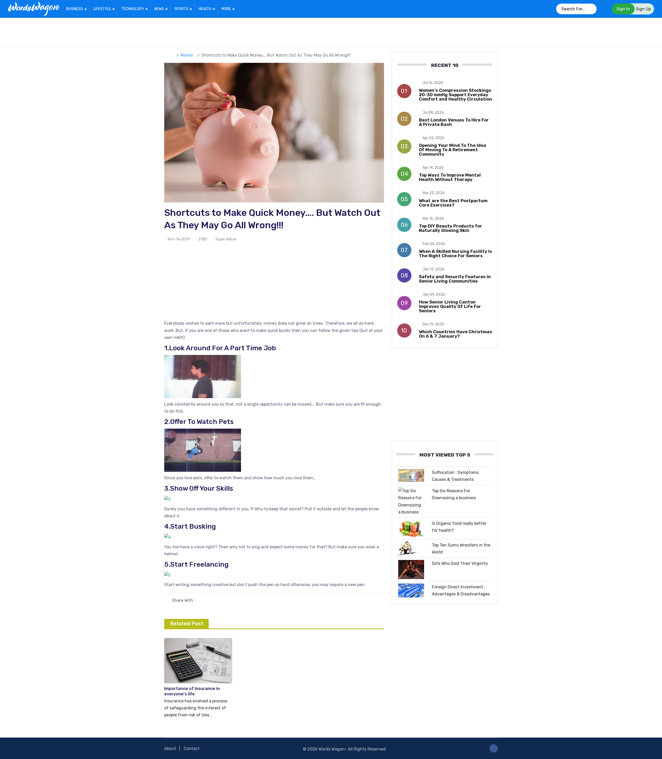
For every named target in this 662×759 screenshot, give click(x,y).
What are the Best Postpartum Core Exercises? (453, 203)
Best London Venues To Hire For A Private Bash (454, 122)
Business (74, 9)
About (170, 748)
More (226, 9)
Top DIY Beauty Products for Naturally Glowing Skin (450, 228)
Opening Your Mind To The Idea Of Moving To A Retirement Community (452, 150)
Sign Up (643, 8)
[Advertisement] (331, 31)
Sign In (623, 8)
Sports (181, 9)
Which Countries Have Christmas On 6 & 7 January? (455, 334)
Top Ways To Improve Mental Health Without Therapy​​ (450, 177)
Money (186, 55)
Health (205, 9)
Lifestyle (102, 9)
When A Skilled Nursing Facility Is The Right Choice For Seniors (455, 253)
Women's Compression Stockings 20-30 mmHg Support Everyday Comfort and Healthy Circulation (455, 95)
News (159, 9)
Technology (132, 9)
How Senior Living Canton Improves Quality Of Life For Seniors (450, 306)
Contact (192, 748)
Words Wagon (332, 749)
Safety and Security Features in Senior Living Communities (455, 279)
